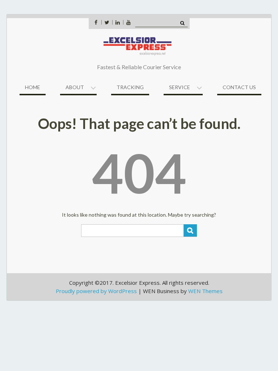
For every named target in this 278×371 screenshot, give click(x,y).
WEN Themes (205, 291)
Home (32, 87)
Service (179, 87)
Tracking (130, 87)
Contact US (239, 87)
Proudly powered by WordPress (96, 291)
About (75, 87)
